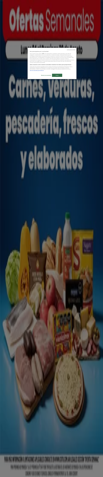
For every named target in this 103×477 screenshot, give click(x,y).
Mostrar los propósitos (46, 75)
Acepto (57, 75)
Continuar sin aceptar (71, 49)
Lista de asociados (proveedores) (37, 70)
